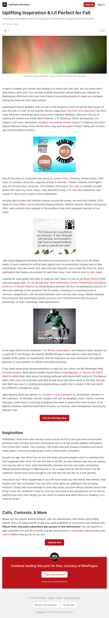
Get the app (68, 605)
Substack (40, 612)
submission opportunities (85, 530)
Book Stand (90, 278)
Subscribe (89, 4)
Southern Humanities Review (54, 122)
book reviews (13, 372)
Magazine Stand (66, 107)
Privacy (51, 597)
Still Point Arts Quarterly (81, 110)
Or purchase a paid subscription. (54, 581)
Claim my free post (54, 574)
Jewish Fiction (61, 178)
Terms (59, 597)
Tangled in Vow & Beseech (57, 394)
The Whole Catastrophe (55, 350)
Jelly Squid (96, 272)
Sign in (101, 4)
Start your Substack (47, 605)
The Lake (73, 186)
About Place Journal (23, 204)
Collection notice (72, 597)
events (6, 534)
